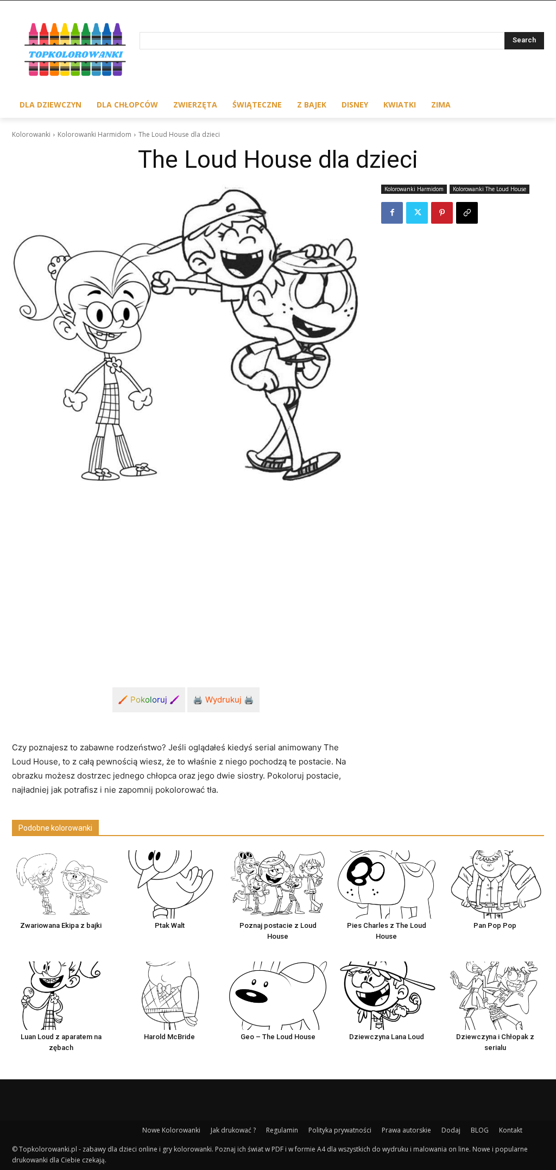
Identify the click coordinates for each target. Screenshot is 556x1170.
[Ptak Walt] (169, 884)
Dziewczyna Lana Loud (386, 1037)
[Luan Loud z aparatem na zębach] (61, 996)
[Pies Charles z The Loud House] (386, 884)
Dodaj (450, 1130)
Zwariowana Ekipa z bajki (61, 925)
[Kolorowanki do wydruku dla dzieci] (76, 51)
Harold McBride (169, 1037)
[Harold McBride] (169, 996)
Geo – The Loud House (278, 1037)
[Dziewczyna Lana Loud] (386, 996)
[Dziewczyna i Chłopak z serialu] (495, 996)
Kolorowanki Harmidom (94, 134)
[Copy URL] (467, 213)
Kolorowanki (31, 134)
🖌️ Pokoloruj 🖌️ (149, 699)
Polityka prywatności (339, 1130)
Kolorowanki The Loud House (489, 189)
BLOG (480, 1130)
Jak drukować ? (233, 1130)
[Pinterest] (442, 213)
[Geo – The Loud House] (278, 996)
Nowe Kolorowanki (171, 1130)
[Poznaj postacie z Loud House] (278, 884)
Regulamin (282, 1130)
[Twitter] (417, 213)
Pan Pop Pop (494, 925)
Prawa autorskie (406, 1130)
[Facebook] (392, 213)
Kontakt (510, 1130)
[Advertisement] (185, 571)
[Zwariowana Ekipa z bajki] (61, 884)
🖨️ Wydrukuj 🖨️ (223, 699)
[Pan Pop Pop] (495, 884)
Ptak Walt (170, 925)
